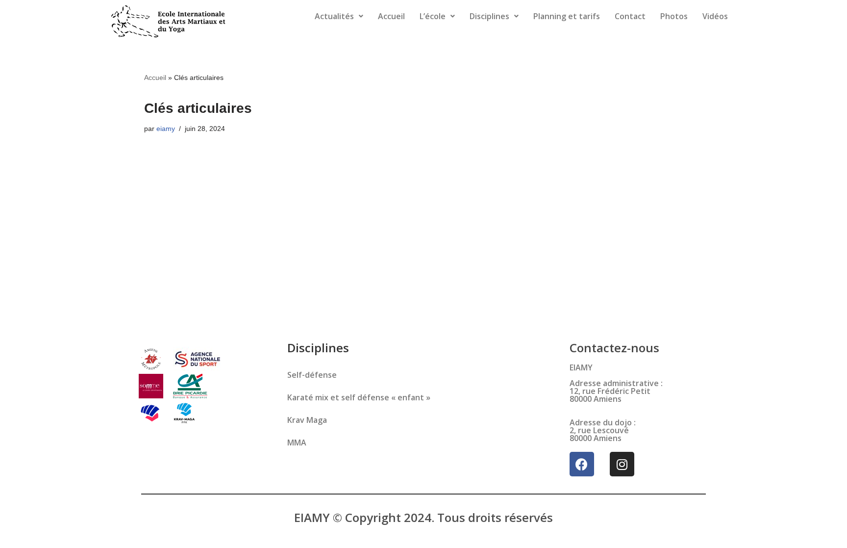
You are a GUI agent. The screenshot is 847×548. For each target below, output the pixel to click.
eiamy (165, 128)
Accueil (391, 16)
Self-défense (312, 374)
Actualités (334, 16)
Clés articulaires (198, 108)
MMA (296, 442)
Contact (630, 16)
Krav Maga (307, 420)
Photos (674, 16)
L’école (433, 16)
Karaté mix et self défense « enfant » (358, 397)
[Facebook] (582, 464)
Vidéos (715, 16)
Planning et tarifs (566, 16)
